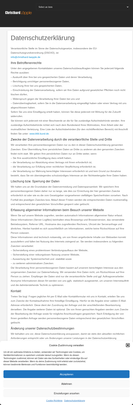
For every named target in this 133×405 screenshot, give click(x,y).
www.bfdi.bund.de (39, 133)
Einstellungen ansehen (66, 393)
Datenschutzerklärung (74, 400)
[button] (128, 345)
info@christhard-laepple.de (25, 57)
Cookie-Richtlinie (54, 400)
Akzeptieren (66, 374)
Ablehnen (66, 383)
